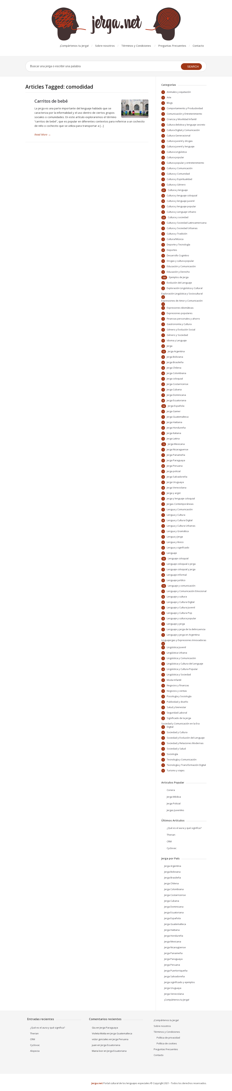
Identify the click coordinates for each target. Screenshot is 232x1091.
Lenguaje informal (177, 574)
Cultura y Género (176, 184)
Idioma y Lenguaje (177, 340)
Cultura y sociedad (178, 217)
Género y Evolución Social (181, 329)
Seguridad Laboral (177, 712)
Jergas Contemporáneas (180, 504)
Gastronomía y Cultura (179, 324)
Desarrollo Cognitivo (178, 255)
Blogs (170, 102)
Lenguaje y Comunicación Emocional (186, 591)
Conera (171, 790)
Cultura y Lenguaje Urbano (181, 211)
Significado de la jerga (179, 718)
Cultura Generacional (178, 135)
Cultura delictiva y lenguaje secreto (186, 124)
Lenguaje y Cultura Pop (179, 613)
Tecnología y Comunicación (181, 759)
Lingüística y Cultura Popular (182, 669)
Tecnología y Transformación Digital (186, 765)
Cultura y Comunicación (179, 168)
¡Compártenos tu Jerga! (74, 45)
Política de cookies (167, 1043)
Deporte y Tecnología (178, 244)
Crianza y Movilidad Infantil (181, 119)
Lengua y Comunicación (180, 509)
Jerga (169, 345)
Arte (169, 97)
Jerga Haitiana (174, 422)
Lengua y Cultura (176, 514)
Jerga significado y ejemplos (179, 982)
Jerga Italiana (174, 433)
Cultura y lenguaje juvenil (180, 201)
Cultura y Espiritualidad (179, 179)
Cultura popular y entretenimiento (185, 162)
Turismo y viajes (176, 770)
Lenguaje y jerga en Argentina (183, 634)
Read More (42, 134)
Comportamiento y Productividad (185, 108)
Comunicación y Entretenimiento (184, 113)
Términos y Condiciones (136, 45)
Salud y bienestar (176, 707)
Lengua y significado (178, 547)
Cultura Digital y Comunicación (183, 130)
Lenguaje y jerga (176, 623)
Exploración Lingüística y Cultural (184, 288)
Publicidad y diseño (177, 701)
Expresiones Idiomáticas (180, 307)
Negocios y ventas (177, 690)
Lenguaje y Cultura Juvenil (181, 607)
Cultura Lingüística (177, 151)
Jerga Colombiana (176, 373)
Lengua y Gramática (178, 531)
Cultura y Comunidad (178, 173)
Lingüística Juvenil (176, 647)
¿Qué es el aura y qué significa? (184, 828)
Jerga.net (97, 1083)
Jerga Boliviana (175, 356)
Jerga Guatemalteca (177, 416)
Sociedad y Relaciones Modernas (185, 743)
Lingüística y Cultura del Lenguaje (185, 663)
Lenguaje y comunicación (181, 585)
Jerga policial (174, 471)
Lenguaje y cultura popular (181, 618)
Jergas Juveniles (175, 810)
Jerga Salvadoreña (177, 476)
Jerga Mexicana (176, 444)
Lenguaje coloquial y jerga (181, 569)
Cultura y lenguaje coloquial (182, 195)
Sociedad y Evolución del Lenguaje (186, 737)
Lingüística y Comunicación (181, 658)
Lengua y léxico (175, 542)
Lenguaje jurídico (176, 580)
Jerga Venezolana (176, 487)
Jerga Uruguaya (175, 482)
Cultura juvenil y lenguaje (180, 146)
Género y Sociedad (177, 335)
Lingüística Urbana (177, 652)
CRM (169, 841)
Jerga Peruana (175, 465)
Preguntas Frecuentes (172, 45)
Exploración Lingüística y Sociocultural (182, 293)
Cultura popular (175, 157)
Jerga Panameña (176, 454)
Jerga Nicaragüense (175, 947)
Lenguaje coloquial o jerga (181, 563)
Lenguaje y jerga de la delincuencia (186, 629)
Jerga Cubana (174, 389)
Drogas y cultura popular (180, 260)
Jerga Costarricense (177, 384)
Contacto (198, 45)
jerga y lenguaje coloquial (181, 498)
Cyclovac (171, 848)
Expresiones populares (179, 313)
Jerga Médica (174, 796)
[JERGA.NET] (116, 24)
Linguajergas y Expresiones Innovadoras (183, 640)
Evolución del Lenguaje (179, 282)
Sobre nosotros (105, 45)
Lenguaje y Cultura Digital (180, 602)
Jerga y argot (174, 493)
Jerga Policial (174, 803)
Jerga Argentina (176, 351)
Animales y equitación (179, 92)
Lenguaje (172, 553)
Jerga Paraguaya (176, 460)
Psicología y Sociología (179, 696)
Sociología (172, 754)
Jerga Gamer (174, 411)
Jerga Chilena (174, 367)
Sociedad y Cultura (177, 732)
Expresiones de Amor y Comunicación (182, 300)
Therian (171, 834)
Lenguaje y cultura (177, 596)
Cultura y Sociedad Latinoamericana (186, 222)
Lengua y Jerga (175, 536)
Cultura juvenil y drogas (180, 141)
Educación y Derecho (178, 271)
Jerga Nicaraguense (177, 449)
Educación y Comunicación (181, 266)
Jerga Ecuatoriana (176, 400)
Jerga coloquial (175, 378)
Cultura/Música (175, 239)
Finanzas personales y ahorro (183, 318)
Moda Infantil (174, 680)
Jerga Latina (173, 438)
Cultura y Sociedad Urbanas (182, 228)
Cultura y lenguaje (178, 190)
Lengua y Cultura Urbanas (181, 525)
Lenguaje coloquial (178, 558)
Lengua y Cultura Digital (179, 520)
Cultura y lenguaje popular (181, 206)
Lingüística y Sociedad (179, 674)
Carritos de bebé (51, 101)
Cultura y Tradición (177, 233)
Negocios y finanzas (178, 685)
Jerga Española (176, 405)
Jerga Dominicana (176, 395)
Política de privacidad (168, 1037)
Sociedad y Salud (176, 748)
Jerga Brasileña (175, 362)
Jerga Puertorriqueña (175, 970)
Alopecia (35, 1050)
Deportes (172, 250)
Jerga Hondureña (176, 427)
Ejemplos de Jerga (178, 277)
